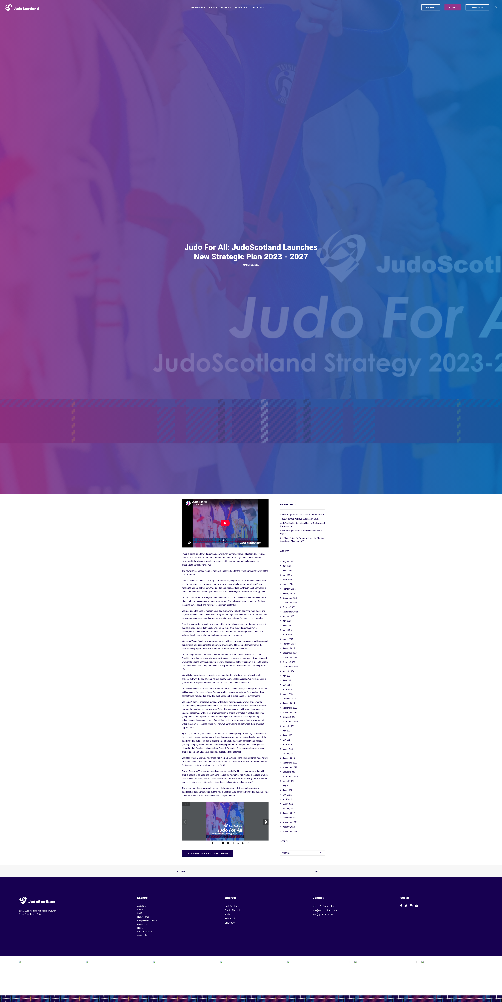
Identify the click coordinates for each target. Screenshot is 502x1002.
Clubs (212, 7)
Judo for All (256, 7)
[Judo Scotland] (22, 7)
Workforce (240, 7)
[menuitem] (198, 7)
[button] (496, 7)
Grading (225, 7)
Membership (197, 7)
